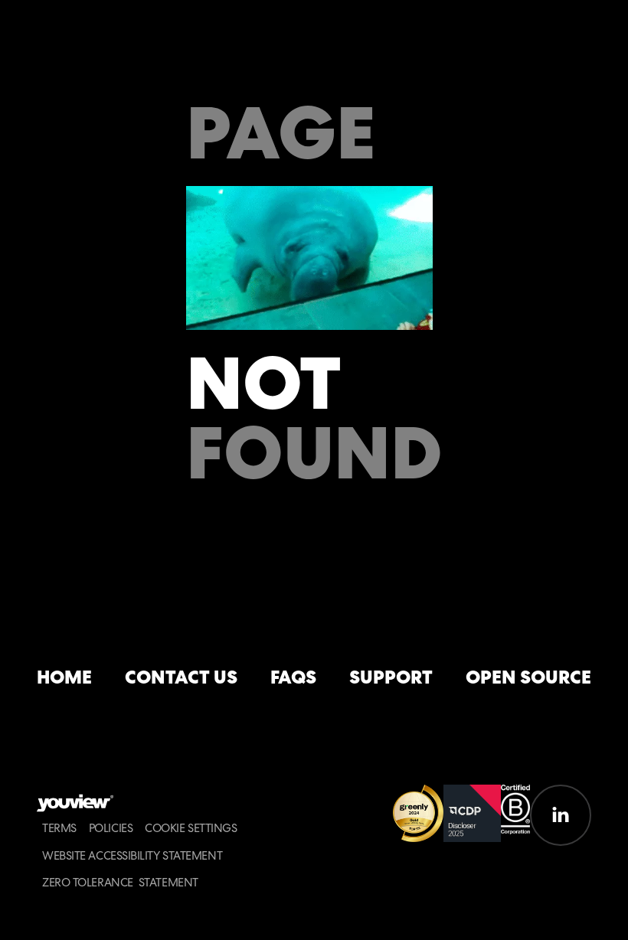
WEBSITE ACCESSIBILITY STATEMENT (132, 856)
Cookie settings (191, 828)
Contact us (181, 678)
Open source (528, 678)
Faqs (293, 678)
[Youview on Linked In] (560, 815)
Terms (59, 828)
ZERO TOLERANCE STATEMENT (120, 883)
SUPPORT (391, 678)
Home (64, 678)
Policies (110, 828)
